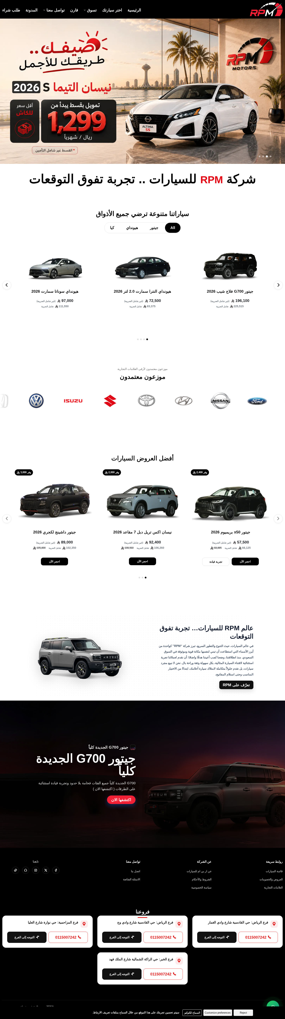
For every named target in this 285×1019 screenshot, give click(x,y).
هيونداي (132, 228)
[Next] (6, 285)
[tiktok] (15, 870)
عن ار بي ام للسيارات (199, 871)
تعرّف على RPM (236, 685)
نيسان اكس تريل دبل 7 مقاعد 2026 (142, 532)
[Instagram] (35, 870)
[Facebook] (55, 870)
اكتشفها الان (121, 800)
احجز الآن (245, 561)
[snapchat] (25, 870)
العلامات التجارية (273, 887)
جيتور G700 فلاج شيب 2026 (230, 291)
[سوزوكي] (128, 400)
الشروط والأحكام (202, 879)
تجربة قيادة (216, 561)
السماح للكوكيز (192, 1012)
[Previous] (278, 285)
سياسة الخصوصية (201, 887)
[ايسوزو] (91, 400)
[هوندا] (18, 400)
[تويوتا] (165, 400)
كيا (112, 228)
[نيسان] (239, 400)
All (172, 228)
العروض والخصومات (271, 879)
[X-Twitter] (45, 870)
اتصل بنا (135, 871)
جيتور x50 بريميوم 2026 (230, 532)
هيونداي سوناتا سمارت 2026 (55, 291)
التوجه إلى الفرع (215, 937)
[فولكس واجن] (55, 400)
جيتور (154, 228)
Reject (243, 1012)
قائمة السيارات (274, 871)
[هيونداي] (202, 400)
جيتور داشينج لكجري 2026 (54, 532)
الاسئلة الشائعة (131, 879)
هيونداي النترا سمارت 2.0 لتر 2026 (142, 291)
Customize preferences (218, 1012)
